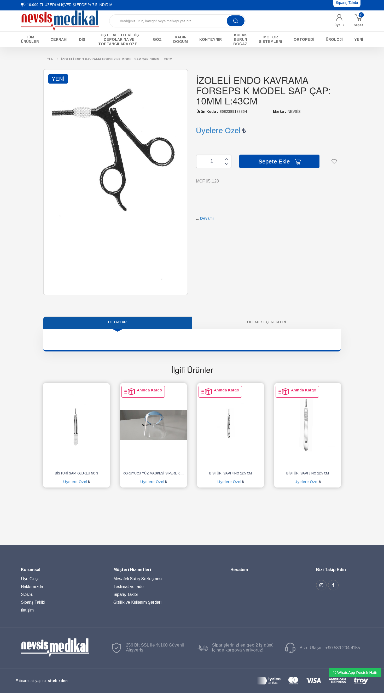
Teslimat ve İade (128, 586)
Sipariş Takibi (33, 602)
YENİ (50, 59)
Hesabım (239, 569)
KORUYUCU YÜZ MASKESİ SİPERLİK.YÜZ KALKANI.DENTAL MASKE (155, 473)
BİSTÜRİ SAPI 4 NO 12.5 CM (230, 473)
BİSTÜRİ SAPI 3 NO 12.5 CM (307, 473)
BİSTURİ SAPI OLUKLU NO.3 (76, 473)
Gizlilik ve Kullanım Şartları (137, 602)
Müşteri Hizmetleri (132, 569)
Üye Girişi (29, 579)
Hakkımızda (32, 586)
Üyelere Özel (218, 130)
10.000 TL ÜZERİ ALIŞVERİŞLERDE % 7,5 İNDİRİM (69, 5)
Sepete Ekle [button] (274, 161)
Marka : (279, 111)
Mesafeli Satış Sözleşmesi (137, 579)
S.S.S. (27, 594)
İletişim (27, 610)
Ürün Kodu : (207, 111)
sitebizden (58, 681)
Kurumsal (30, 569)
